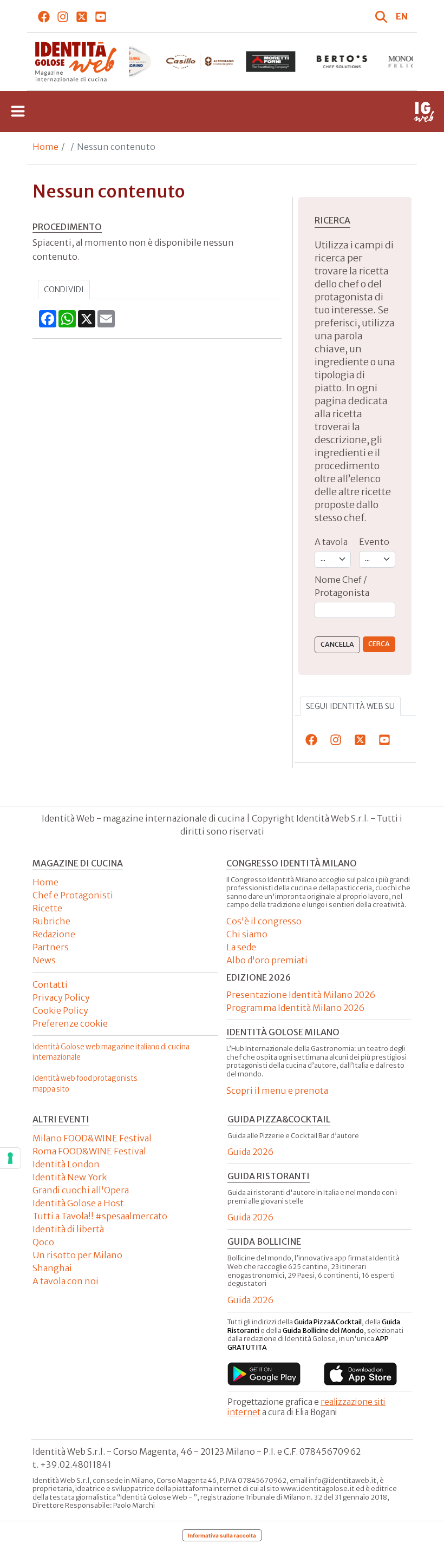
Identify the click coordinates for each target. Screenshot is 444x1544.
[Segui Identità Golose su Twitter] (82, 16)
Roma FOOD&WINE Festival (89, 1151)
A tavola (331, 541)
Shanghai (52, 1268)
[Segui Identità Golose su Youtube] (101, 16)
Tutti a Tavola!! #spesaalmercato (99, 1216)
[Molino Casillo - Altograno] (199, 61)
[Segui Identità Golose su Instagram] (63, 16)
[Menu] (17, 111)
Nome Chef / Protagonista (342, 586)
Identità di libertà (68, 1229)
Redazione (53, 934)
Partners (50, 947)
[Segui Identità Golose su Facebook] (44, 16)
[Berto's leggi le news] (341, 61)
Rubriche (51, 921)
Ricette (47, 908)
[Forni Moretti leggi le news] (270, 61)
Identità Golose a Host (78, 1203)
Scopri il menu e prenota (277, 1090)
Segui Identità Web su (350, 706)
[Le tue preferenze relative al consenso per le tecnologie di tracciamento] (10, 1158)
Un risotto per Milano (77, 1255)
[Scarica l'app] (264, 1373)
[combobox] (355, 610)
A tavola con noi (65, 1281)
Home (45, 146)
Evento (374, 541)
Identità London (66, 1164)
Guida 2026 (250, 1151)
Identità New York (69, 1177)
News (44, 960)
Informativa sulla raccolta (222, 1535)
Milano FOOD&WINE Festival (92, 1138)
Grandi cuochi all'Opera (80, 1190)
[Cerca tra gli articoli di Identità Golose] (382, 16)
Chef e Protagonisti (72, 895)
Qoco (43, 1242)
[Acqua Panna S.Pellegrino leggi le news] (128, 61)
